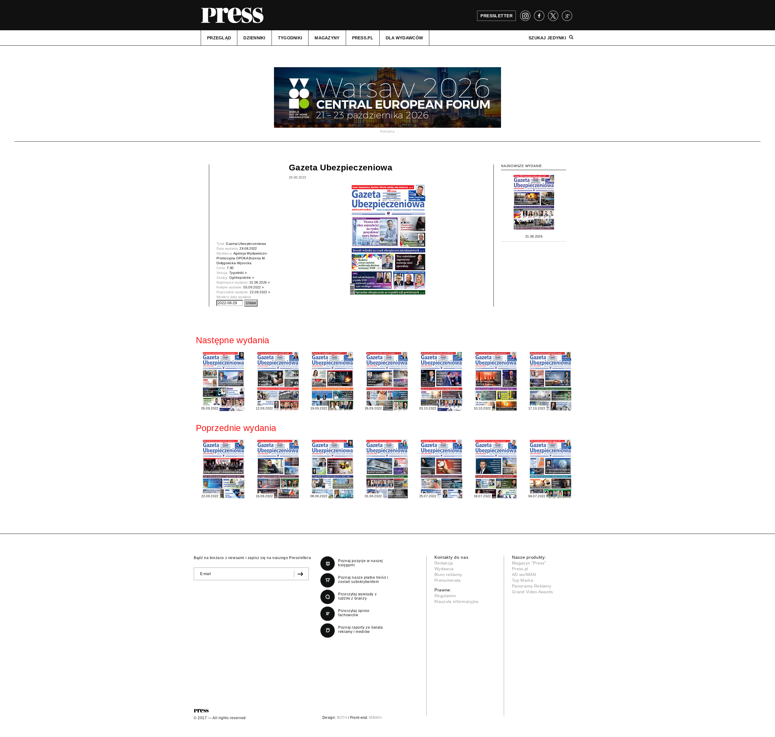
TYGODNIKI (290, 37)
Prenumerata (447, 580)
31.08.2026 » (259, 282)
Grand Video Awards (532, 591)
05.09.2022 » (253, 287)
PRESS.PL (362, 37)
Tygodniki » (238, 273)
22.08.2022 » (260, 292)
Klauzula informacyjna (456, 601)
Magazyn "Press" (529, 563)
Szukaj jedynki (547, 37)
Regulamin (445, 595)
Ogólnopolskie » (241, 277)
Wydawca (443, 568)
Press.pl (520, 568)
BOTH (342, 718)
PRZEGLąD (219, 37)
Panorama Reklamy (531, 586)
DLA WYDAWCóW (404, 37)
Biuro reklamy (448, 574)
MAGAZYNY (327, 37)
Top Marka (522, 580)
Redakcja (443, 563)
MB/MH (375, 718)
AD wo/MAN (524, 574)
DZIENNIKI (254, 37)
